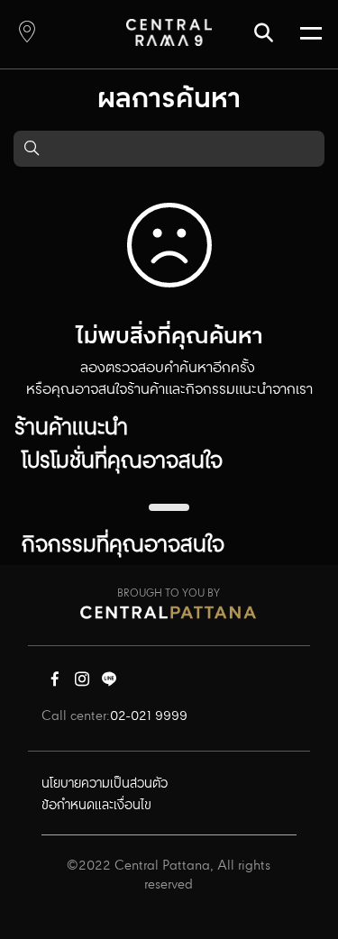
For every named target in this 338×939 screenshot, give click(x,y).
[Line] (109, 683)
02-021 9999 (148, 716)
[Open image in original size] (169, 32)
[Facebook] (55, 683)
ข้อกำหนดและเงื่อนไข (96, 806)
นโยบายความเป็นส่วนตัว (104, 784)
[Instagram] (82, 683)
